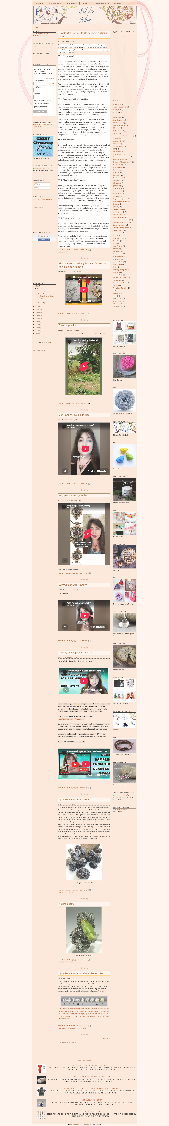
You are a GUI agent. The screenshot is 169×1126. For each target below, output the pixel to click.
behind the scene (119, 125)
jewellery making (118, 217)
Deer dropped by (68, 325)
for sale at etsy (118, 165)
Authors (117, 3)
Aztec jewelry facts (119, 115)
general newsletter (40, 107)
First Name (37, 87)
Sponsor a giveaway (101, 3)
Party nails (116, 251)
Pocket (98, 1124)
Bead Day (116, 117)
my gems (116, 243)
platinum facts (118, 262)
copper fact (117, 138)
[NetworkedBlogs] (44, 236)
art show (116, 112)
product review (118, 264)
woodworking (117, 306)
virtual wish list (118, 298)
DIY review (116, 151)
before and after (118, 123)
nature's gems (68, 962)
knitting (115, 235)
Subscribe (116, 285)
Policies (85, 3)
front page (116, 170)
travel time (116, 293)
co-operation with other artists (123, 136)
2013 (36, 321)
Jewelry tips (67, 252)
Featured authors (119, 159)
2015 (36, 315)
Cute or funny (117, 144)
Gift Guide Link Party (120, 178)
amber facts (117, 104)
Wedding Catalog (119, 304)
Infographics (117, 193)
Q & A (115, 267)
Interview (116, 204)
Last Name (37, 94)
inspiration (116, 196)
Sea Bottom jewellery (120, 277)
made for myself (118, 238)
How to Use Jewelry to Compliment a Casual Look (46, 296)
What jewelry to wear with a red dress (91, 1065)
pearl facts (116, 259)
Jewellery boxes (118, 209)
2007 (36, 333)
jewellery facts (69, 892)
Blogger (48, 342)
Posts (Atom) (71, 1043)
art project (116, 109)
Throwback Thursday (120, 288)
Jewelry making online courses (76, 652)
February (39, 303)
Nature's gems (67, 903)
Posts (38, 184)
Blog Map (39, 3)
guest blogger (117, 188)
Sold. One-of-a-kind (119, 283)
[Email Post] (89, 249)
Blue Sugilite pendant (91, 1100)
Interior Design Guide (120, 201)
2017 (36, 309)
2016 (36, 312)
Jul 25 (40, 291)
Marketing (116, 241)
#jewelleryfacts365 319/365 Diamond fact (81, 973)
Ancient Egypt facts (119, 107)
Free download (118, 167)
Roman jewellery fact (120, 270)
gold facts (116, 186)
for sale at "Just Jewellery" (122, 162)
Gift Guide (116, 175)
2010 (36, 330)
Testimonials (71, 3)
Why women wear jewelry (73, 584)
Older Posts (106, 1038)
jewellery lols (117, 214)
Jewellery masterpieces (121, 220)
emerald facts (117, 154)
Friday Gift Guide (91, 1112)
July (38, 288)
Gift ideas (116, 180)
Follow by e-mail (55, 3)
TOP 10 (115, 291)
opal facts (116, 249)
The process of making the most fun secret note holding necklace (82, 265)
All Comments (40, 188)
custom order (117, 141)
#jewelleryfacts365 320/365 (74, 799)
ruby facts (116, 272)
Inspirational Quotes (120, 199)
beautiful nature (118, 120)
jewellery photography (120, 222)
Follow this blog (44, 239)
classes (115, 133)
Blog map (116, 128)
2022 (36, 306)
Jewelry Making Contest (121, 228)
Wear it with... (117, 301)
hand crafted (117, 191)
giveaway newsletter (41, 103)
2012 (36, 324)
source (101, 991)
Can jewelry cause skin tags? (75, 414)
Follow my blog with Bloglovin (42, 199)
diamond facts (68, 1028)
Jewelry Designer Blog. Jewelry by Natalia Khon (80, 1124)
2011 (36, 327)
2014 (36, 318)
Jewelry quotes (118, 230)
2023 (36, 286)
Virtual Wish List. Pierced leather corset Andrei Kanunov (91, 1088)
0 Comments (83, 249)
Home (36, 27)
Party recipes (117, 254)
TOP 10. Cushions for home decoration (92, 1077)
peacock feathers (119, 256)
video (115, 296)
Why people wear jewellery (73, 495)
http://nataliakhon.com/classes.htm (71, 719)
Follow (35, 46)
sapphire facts (118, 275)
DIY (114, 149)
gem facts (116, 172)
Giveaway (116, 183)
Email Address (43, 80)
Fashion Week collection (121, 157)
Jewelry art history (119, 225)
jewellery (116, 207)
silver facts (117, 280)
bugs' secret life (118, 130)
